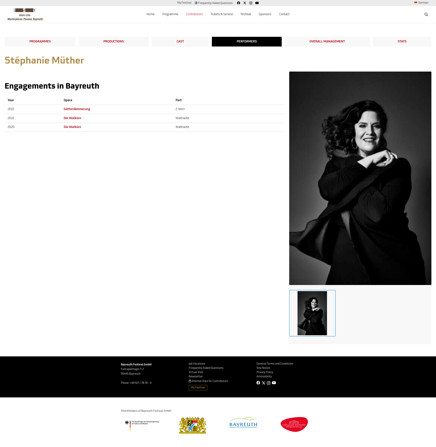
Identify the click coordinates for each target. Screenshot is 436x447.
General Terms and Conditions (274, 364)
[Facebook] (238, 2)
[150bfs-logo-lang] (25, 14)
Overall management (327, 41)
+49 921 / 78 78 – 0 (141, 383)
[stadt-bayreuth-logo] (243, 422)
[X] (244, 2)
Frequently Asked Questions (215, 3)
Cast (180, 41)
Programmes (40, 41)
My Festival (184, 3)
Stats (402, 41)
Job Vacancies (197, 364)
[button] (181, 14)
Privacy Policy (264, 372)
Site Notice (263, 368)
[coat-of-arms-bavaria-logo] (192, 425)
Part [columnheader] (179, 100)
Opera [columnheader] (68, 100)
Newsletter (196, 376)
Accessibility (264, 376)
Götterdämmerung (77, 109)
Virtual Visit (196, 372)
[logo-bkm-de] (142, 426)
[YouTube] (257, 2)
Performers (247, 41)
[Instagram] (250, 3)
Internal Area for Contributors (210, 381)
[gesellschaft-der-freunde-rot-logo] (294, 424)
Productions (113, 41)
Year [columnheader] (11, 100)
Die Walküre (72, 118)
